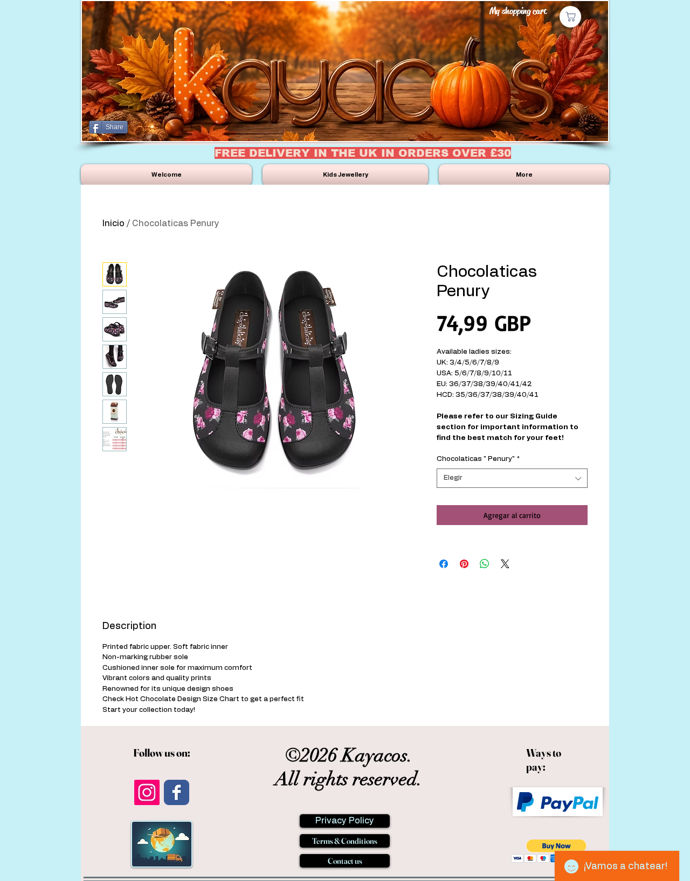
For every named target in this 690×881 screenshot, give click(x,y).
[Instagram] (147, 792)
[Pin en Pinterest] (464, 563)
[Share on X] (505, 563)
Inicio (113, 223)
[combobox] (512, 478)
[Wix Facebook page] (176, 792)
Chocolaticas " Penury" (478, 459)
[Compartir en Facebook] (443, 563)
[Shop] (570, 16)
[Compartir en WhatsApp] (484, 563)
